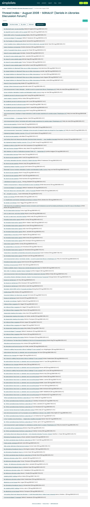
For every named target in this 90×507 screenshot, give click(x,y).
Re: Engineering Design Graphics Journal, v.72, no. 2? (18, 142)
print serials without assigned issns (13, 428)
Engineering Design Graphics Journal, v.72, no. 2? (17, 133)
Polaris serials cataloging (10, 443)
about (59, 3)
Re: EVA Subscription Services (12, 210)
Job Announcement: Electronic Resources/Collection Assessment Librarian (24, 274)
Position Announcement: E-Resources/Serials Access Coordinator (22, 184)
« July (5, 24)
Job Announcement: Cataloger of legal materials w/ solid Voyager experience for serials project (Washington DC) (35, 113)
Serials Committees (9, 197)
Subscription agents (9, 244)
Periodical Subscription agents (12, 219)
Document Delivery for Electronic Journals (15, 295)
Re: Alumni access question (11, 136)
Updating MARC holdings (10, 476)
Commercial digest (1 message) (12, 331)
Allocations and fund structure (12, 343)
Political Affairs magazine (11, 304)
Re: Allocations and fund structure (13, 346)
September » (41, 24)
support (50, 3)
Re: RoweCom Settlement (11, 283)
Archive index (14, 24)
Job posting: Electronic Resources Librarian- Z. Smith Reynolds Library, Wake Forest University (29, 494)
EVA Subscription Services (11, 154)
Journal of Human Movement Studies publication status (19, 410)
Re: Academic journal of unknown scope (15, 101)
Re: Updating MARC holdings (11, 488)
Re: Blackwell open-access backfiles (14, 29)
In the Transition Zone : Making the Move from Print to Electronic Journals (24, 44)
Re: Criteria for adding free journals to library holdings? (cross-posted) (23, 358)
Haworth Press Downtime (11, 83)
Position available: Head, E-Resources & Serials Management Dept (22, 268)
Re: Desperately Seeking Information (14, 316)
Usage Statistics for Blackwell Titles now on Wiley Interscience (21, 68)
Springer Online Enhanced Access (13, 86)
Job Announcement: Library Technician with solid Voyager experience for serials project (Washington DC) (33, 121)
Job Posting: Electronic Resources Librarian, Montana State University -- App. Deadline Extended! (30, 139)
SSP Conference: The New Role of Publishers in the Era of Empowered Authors (25, 340)
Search (85, 20)
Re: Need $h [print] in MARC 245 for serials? (16, 32)
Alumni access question (10, 124)
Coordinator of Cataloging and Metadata (15, 127)
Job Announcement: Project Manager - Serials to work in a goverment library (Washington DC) (30, 89)
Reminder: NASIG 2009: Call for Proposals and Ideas (18, 289)
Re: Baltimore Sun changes (11, 364)
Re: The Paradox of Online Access (13, 41)
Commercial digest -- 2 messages (13, 118)
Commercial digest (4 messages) (13, 188)
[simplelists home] (8, 3)
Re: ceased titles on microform (12, 247)
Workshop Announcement (11, 265)
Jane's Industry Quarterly (11, 98)
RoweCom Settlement (10, 280)
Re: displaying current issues (11, 491)
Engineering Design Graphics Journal (14, 166)
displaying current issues (10, 482)
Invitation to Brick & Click (11, 145)
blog (55, 3)
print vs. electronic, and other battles (14, 213)
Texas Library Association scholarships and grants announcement (22, 253)
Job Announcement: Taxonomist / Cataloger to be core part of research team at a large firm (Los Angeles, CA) (35, 130)
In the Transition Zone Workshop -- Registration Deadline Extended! (22, 419)
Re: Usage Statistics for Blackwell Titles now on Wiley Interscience (22, 71)
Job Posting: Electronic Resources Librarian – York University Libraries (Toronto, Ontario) (28, 434)
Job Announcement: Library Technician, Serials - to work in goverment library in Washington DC (30, 259)
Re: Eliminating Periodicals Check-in (13, 449)
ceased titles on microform (11, 234)
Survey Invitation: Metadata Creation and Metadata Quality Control (22, 92)
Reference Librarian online (11, 458)
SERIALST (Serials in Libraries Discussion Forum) (20, 8)
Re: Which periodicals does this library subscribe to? (18, 440)
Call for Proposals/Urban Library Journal (15, 50)
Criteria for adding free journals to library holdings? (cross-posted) (22, 349)
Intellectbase (7, 292)
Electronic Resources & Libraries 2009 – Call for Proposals (20, 191)
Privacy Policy (46, 503)
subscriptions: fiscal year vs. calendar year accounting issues (20, 352)
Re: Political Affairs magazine (12, 307)
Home (3, 8)
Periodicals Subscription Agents (12, 262)
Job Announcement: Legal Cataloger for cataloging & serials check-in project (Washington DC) (30, 425)
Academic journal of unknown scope (14, 95)
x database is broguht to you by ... (13, 181)
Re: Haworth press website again (13, 56)
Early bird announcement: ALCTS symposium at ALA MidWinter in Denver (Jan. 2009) (27, 413)
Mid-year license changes (11, 148)
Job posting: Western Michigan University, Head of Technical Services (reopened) (26, 277)
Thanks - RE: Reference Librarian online (14, 464)
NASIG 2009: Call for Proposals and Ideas (15, 35)
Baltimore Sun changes (10, 355)
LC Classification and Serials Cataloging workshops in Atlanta (20, 200)
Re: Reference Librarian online (12, 461)
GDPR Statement (54, 503)
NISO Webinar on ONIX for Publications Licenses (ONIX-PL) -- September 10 (24, 151)
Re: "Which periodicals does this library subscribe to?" (18, 401)
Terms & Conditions (36, 503)
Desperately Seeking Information (13, 313)
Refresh (31, 24)
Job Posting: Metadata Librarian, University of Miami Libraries (20, 160)
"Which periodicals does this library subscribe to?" (17, 398)
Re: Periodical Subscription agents (13, 222)
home (38, 3)
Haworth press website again (12, 53)
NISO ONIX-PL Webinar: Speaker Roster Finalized (17, 271)
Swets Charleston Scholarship (12, 47)
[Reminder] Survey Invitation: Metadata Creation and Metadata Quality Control (25, 169)
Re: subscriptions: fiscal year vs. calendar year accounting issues (21, 361)
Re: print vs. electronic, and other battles (15, 216)
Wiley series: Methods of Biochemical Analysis (16, 446)
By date (23, 24)
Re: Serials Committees (10, 203)
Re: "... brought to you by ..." (11, 194)
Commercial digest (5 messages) (13, 38)
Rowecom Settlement (10, 298)
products (44, 3)
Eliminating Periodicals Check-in (12, 437)
